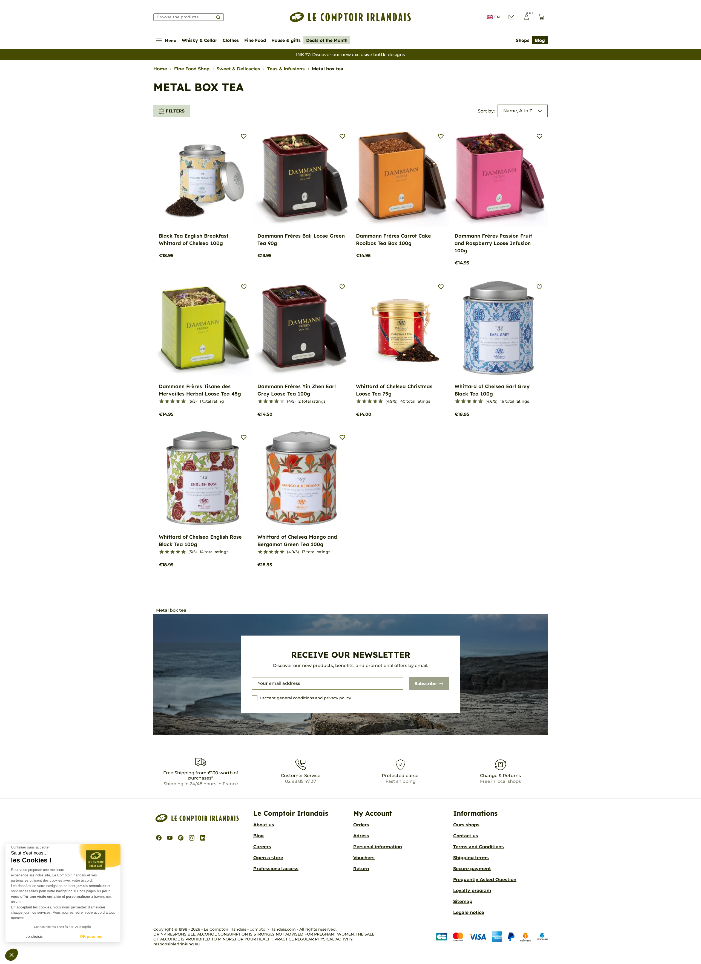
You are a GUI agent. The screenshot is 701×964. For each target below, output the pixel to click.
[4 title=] (178, 401)
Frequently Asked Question (484, 879)
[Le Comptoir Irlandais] (350, 17)
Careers (262, 846)
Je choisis (34, 936)
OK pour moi (92, 936)
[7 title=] (472, 401)
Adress (361, 835)
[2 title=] (167, 401)
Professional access (275, 868)
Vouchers (364, 857)
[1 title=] (161, 401)
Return (361, 868)
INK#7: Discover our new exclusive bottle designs (350, 54)
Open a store (268, 857)
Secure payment (472, 868)
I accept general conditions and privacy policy (305, 697)
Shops (522, 40)
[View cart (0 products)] (541, 17)
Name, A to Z (517, 110)
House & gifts (286, 40)
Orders (361, 824)
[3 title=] (172, 401)
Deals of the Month (326, 40)
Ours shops (466, 824)
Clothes (231, 40)
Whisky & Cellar (199, 40)
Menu (170, 40)
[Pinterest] (180, 837)
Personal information (377, 846)
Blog (540, 40)
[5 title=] (183, 401)
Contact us (465, 835)
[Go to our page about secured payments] (491, 937)
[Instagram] (191, 837)
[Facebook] (158, 837)
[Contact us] (511, 17)
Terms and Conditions (478, 846)
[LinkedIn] (202, 837)
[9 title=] (478, 401)
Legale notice (468, 912)
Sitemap (462, 901)
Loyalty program (472, 890)
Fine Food (255, 40)
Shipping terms (471, 857)
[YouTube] (169, 837)
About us (263, 824)
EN (497, 17)
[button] (11, 954)
